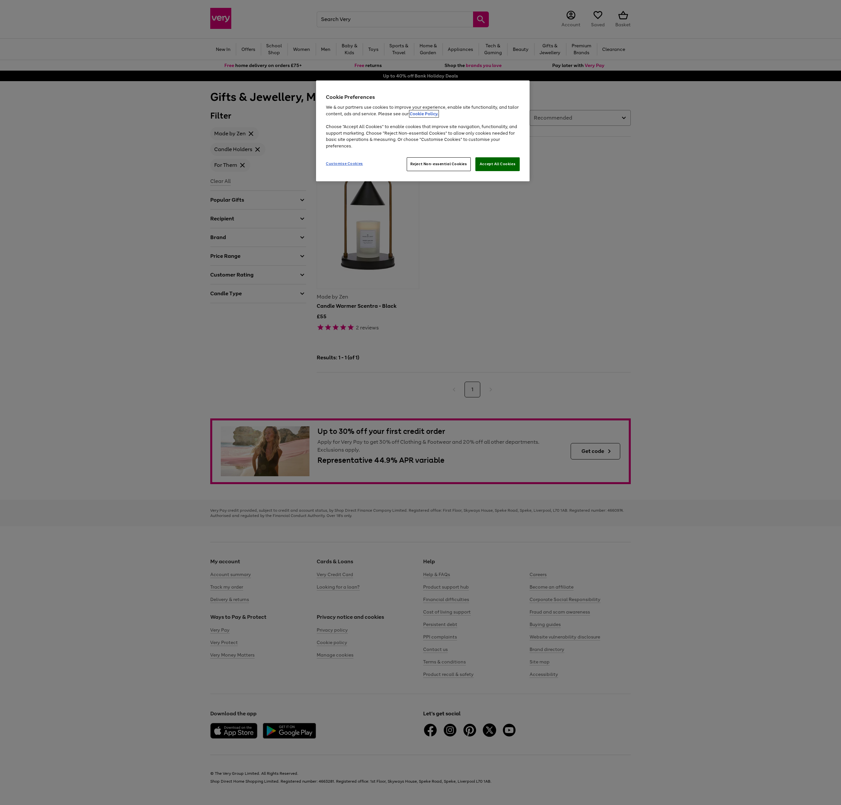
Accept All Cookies (497, 164)
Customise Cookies (344, 163)
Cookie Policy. (424, 114)
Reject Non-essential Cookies (438, 164)
